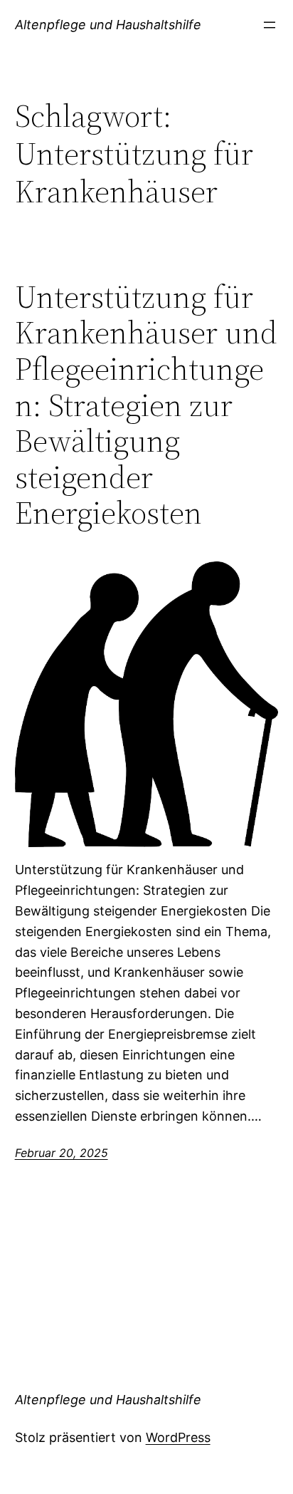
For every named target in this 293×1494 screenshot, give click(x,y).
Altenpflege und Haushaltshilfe (108, 24)
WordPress (178, 1437)
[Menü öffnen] (269, 24)
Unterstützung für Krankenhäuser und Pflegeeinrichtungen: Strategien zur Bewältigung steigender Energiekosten (146, 405)
